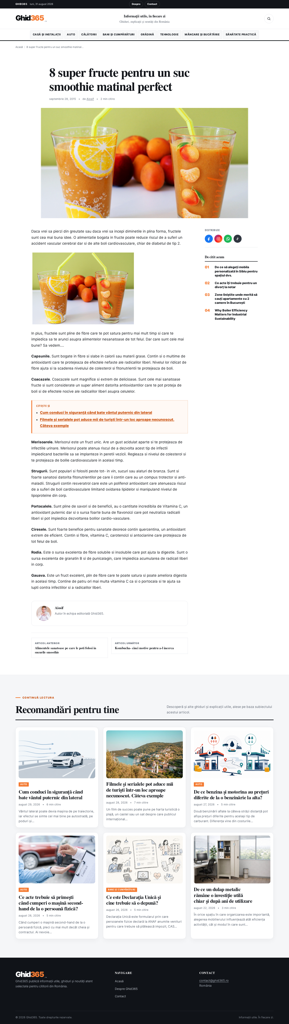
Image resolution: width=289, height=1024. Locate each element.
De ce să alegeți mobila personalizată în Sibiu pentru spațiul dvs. (236, 271)
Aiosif (90, 98)
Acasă (19, 47)
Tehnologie (169, 34)
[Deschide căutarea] (269, 18)
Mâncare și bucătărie (202, 34)
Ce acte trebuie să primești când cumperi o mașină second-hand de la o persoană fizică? (51, 902)
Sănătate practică (241, 34)
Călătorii (89, 34)
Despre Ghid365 (126, 989)
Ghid (31, 18)
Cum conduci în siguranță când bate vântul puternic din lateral (96, 412)
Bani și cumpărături (119, 34)
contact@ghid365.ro (214, 980)
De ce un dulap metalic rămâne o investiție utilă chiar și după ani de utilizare (223, 894)
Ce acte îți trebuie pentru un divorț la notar (236, 285)
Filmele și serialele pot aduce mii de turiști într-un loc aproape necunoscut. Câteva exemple (139, 789)
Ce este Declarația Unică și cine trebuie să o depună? (133, 899)
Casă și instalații (47, 34)
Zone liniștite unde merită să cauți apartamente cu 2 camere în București (236, 299)
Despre (136, 4)
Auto (71, 34)
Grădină (147, 34)
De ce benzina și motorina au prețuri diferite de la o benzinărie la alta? (231, 794)
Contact (152, 4)
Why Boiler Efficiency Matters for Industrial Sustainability (231, 314)
